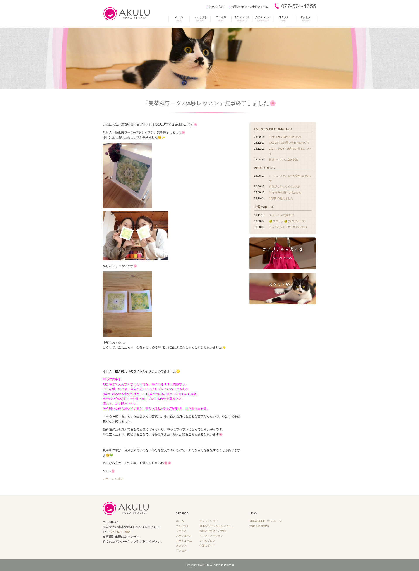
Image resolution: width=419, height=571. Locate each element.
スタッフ (181, 545)
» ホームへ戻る (113, 479)
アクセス (181, 550)
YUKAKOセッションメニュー (216, 526)
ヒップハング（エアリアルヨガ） (288, 227)
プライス (181, 530)
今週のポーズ (264, 207)
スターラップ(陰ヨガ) (281, 215)
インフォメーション (211, 535)
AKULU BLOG (264, 168)
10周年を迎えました (281, 198)
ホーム (180, 521)
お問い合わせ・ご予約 (212, 530)
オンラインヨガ (208, 521)
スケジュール (184, 535)
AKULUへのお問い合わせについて (289, 142)
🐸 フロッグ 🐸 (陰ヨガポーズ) (287, 221)
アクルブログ (217, 6)
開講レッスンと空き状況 (283, 159)
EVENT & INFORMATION (273, 129)
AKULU (204, 565)
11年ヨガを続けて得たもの (285, 136)
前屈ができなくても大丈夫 (285, 186)
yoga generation (259, 526)
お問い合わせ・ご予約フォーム (249, 6)
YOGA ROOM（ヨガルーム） (266, 521)
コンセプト (182, 526)
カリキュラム (184, 540)
